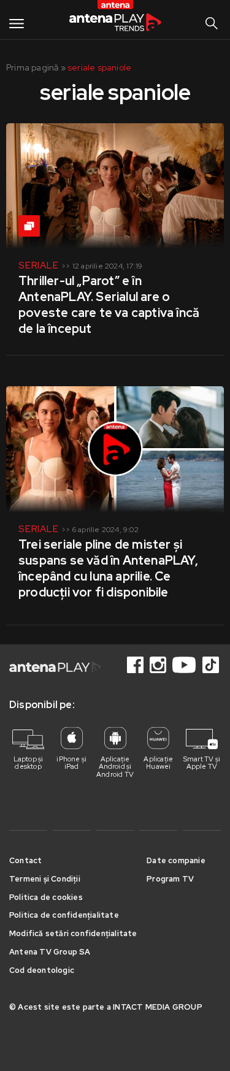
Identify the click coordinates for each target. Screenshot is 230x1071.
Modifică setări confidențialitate (73, 933)
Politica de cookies (46, 897)
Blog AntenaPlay (115, 19)
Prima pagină (32, 67)
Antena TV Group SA (50, 952)
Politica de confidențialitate (64, 915)
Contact (25, 860)
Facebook (136, 665)
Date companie (176, 860)
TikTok (211, 665)
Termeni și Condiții (44, 879)
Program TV (170, 879)
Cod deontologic (41, 970)
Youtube (185, 665)
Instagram (159, 665)
